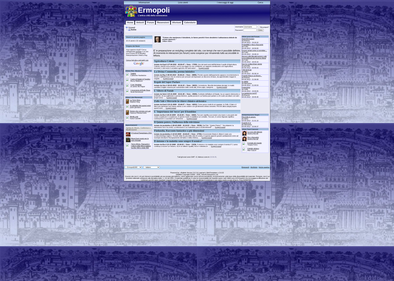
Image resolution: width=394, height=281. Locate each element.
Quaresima (246, 87)
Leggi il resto (204, 68)
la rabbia (245, 81)
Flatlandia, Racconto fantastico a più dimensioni (179, 130)
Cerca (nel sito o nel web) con (137, 60)
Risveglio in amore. (249, 117)
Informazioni (144, 2)
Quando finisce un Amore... (252, 76)
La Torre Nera (135, 100)
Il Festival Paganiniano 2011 (141, 133)
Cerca (260, 2)
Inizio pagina (264, 167)
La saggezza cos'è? (249, 93)
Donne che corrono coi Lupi (140, 111)
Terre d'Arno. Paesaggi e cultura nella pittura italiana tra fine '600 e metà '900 (141, 146)
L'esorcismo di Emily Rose (140, 90)
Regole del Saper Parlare (167, 82)
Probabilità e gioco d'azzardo (252, 45)
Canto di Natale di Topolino (140, 79)
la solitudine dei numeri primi (140, 105)
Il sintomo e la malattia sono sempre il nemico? (178, 141)
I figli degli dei (246, 70)
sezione (138, 51)
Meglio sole (134, 117)
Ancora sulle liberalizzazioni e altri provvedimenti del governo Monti (254, 57)
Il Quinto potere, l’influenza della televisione (177, 122)
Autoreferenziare (248, 39)
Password (239, 30)
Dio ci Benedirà (253, 137)
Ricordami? (264, 27)
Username (239, 27)
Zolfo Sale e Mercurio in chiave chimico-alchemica (180, 101)
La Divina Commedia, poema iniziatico (174, 71)
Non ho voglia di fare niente (252, 64)
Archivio (254, 167)
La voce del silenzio (254, 132)
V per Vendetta (136, 85)
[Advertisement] (255, 106)
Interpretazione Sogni (250, 115)
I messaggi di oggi (225, 2)
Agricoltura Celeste (164, 61)
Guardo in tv (246, 123)
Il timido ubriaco (253, 148)
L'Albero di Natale (164, 90)
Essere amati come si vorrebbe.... (254, 50)
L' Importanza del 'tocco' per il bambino (175, 111)
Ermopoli (132, 27)
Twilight (133, 73)
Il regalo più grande (254, 143)
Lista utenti (183, 2)
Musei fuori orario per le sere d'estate (140, 139)
